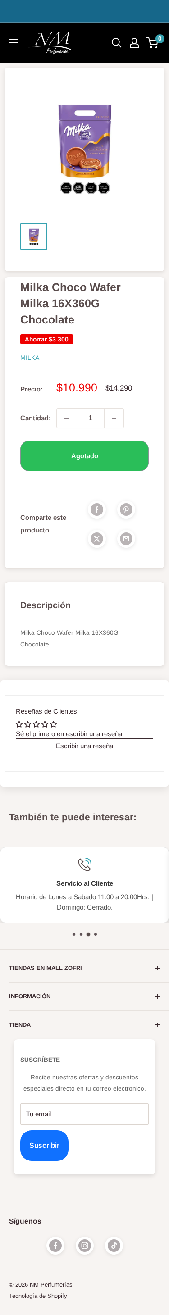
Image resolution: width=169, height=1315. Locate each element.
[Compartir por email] (126, 538)
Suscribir (44, 1145)
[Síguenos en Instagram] (84, 1245)
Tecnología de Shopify (38, 1295)
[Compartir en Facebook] (97, 509)
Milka (29, 357)
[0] (152, 42)
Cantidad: (35, 418)
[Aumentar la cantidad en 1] (114, 418)
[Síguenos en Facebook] (55, 1245)
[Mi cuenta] (134, 43)
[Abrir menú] (13, 42)
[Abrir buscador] (117, 43)
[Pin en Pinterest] (126, 509)
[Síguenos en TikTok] (114, 1245)
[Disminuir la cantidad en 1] (66, 418)
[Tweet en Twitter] (97, 538)
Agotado (84, 456)
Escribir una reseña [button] (84, 746)
